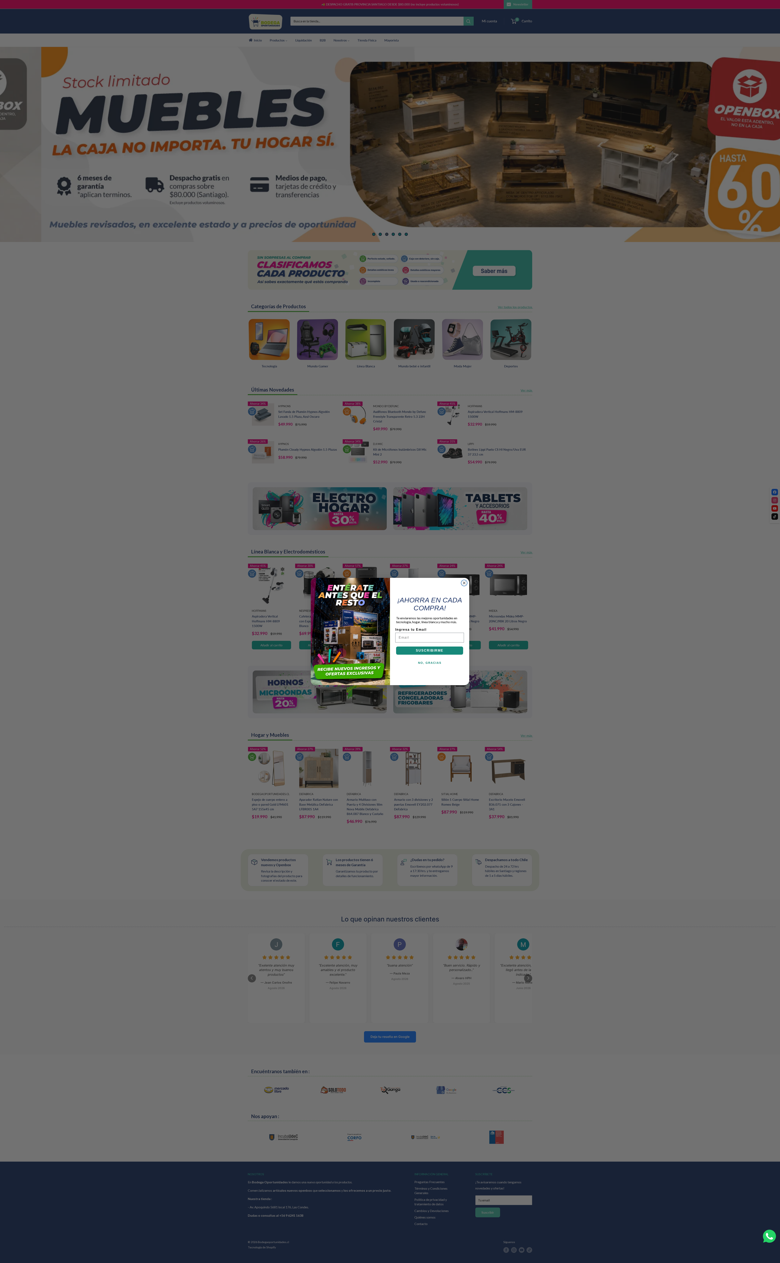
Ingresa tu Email (411, 629)
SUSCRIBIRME (429, 650)
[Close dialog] (464, 583)
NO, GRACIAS (429, 662)
